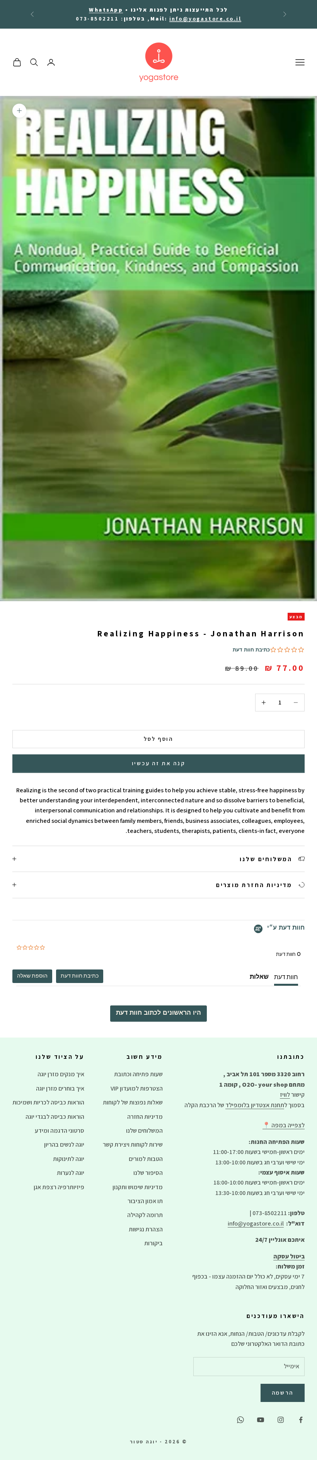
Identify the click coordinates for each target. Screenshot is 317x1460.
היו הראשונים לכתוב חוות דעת (158, 1013)
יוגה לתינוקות (68, 1159)
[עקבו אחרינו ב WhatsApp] (240, 1420)
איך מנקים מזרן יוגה (60, 1074)
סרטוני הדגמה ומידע (59, 1131)
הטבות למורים (146, 1159)
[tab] (79, 976)
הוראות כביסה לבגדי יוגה (55, 1117)
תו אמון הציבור (145, 1201)
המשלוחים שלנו (144, 1131)
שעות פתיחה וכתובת (138, 1074)
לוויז (285, 1095)
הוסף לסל (158, 738)
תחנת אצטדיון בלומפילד (254, 1105)
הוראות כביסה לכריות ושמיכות (48, 1102)
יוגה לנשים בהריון (64, 1144)
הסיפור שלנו (148, 1173)
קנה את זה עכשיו (159, 763)
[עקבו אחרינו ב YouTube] (260, 1420)
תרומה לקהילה (145, 1215)
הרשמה (283, 1392)
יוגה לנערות (70, 1173)
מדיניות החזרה (145, 1117)
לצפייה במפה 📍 (283, 1125)
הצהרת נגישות (146, 1229)
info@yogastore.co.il (256, 1223)
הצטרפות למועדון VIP (137, 1088)
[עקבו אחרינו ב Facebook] (301, 1420)
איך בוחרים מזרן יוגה (60, 1088)
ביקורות (153, 1243)
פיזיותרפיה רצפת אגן (59, 1187)
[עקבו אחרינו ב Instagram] (281, 1420)
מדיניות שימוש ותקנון (137, 1187)
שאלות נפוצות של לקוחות (133, 1102)
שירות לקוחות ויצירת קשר (133, 1144)
